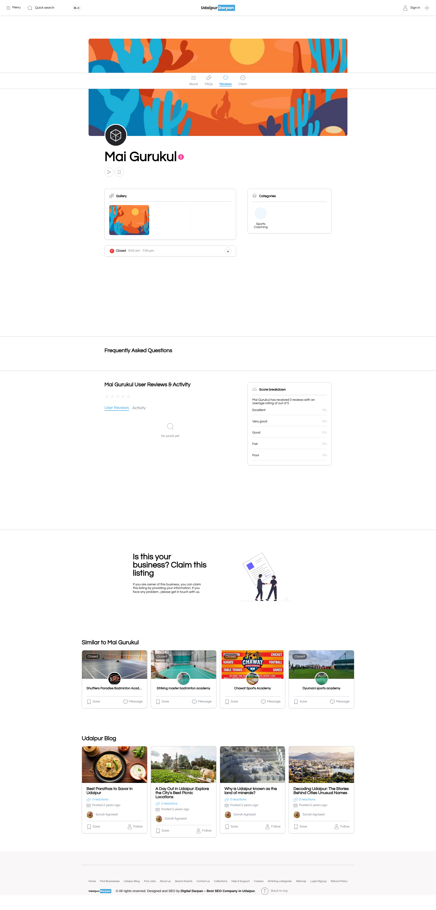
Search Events (183, 881)
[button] (427, 8)
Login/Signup (318, 881)
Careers (259, 881)
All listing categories (280, 881)
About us (165, 881)
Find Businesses (110, 881)
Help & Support (240, 881)
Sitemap (301, 881)
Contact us (203, 881)
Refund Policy (339, 881)
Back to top (279, 891)
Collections (220, 881)
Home (92, 881)
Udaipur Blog (132, 881)
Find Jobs (150, 881)
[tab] (116, 408)
